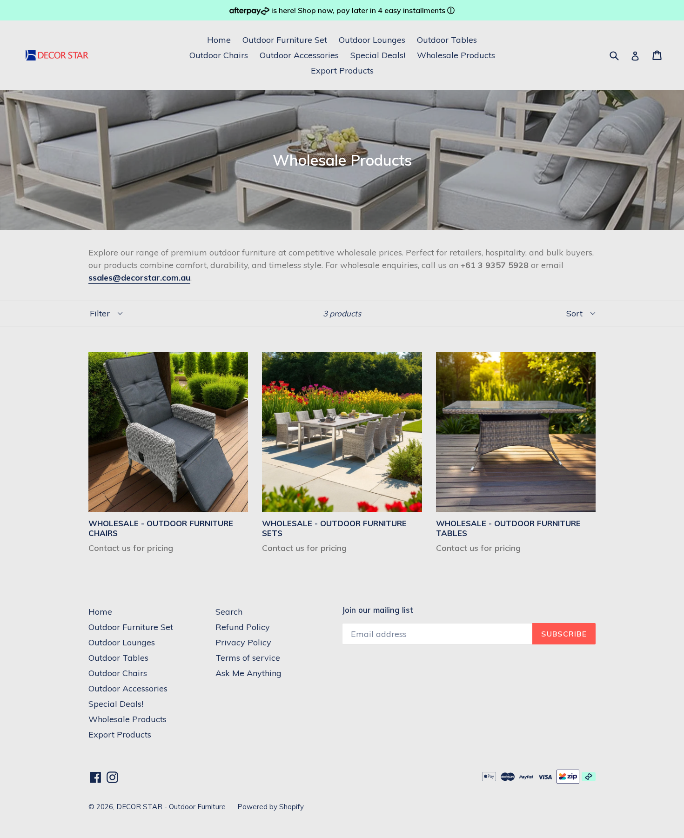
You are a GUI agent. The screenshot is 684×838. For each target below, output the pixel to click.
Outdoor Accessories (299, 55)
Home (219, 39)
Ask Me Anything (248, 673)
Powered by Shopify (270, 806)
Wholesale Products (456, 55)
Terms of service (247, 657)
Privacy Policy (243, 642)
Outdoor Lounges (372, 39)
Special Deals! (377, 55)
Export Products (342, 70)
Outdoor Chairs (218, 55)
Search (228, 611)
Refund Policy (242, 627)
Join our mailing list (377, 610)
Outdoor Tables (447, 39)
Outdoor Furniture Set (284, 39)
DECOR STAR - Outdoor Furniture (171, 806)
